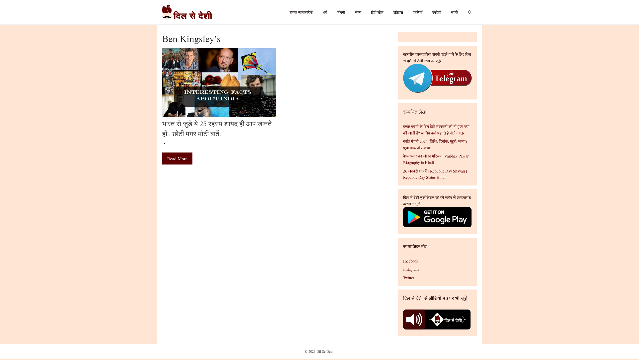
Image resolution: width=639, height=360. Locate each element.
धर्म (324, 12)
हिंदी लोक (377, 12)
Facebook (410, 261)
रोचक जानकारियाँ (301, 12)
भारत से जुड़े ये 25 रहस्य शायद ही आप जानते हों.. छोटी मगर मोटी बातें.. (217, 128)
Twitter (408, 277)
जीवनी (341, 12)
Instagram (411, 269)
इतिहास (398, 12)
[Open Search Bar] (470, 12)
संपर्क (454, 12)
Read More (177, 159)
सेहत (358, 12)
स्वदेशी (436, 12)
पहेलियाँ (417, 12)
